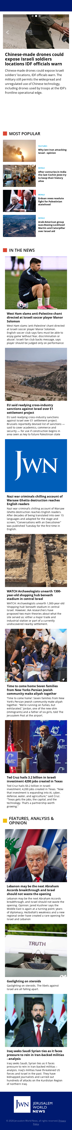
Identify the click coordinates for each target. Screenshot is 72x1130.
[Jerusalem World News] (33, 1104)
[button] (33, 16)
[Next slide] (64, 32)
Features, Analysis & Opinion (31, 820)
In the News (22, 250)
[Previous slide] (7, 32)
